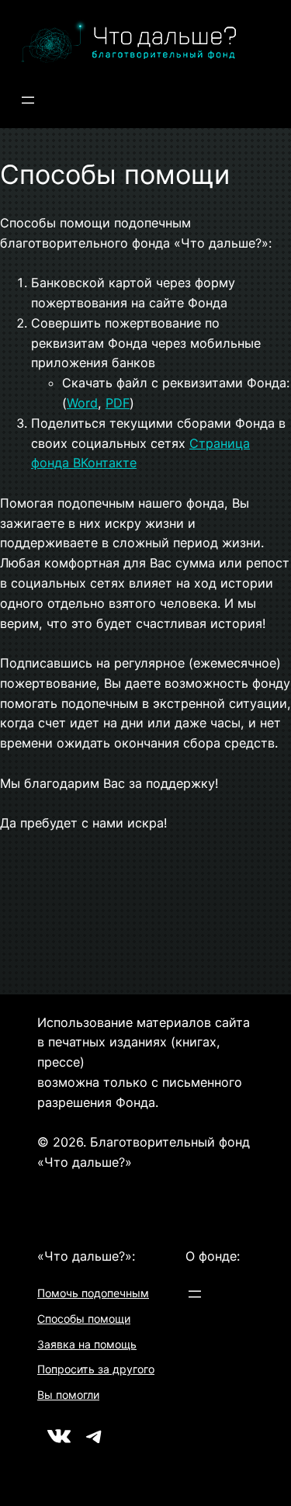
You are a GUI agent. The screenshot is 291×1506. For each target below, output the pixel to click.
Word (82, 403)
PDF (118, 403)
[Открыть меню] (28, 100)
